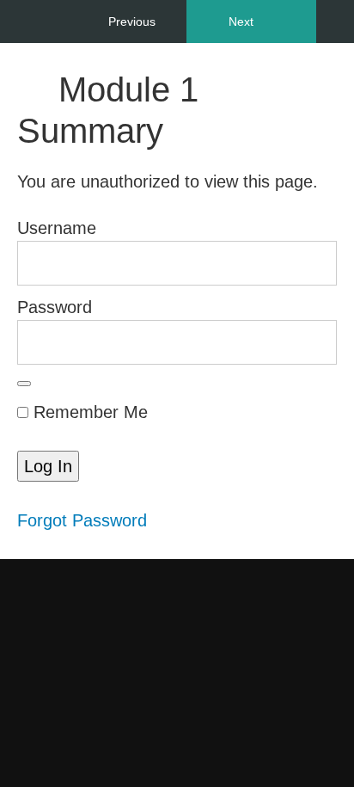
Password (54, 307)
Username (56, 227)
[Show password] (24, 383)
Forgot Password (82, 520)
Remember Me (88, 412)
